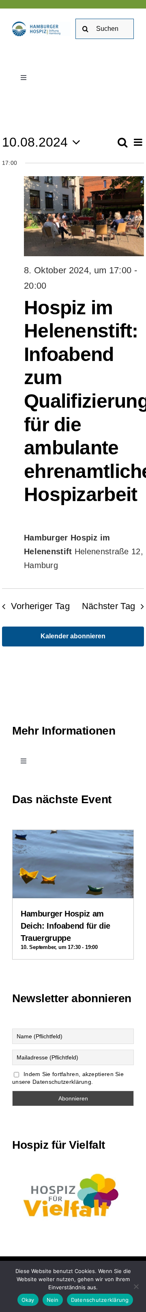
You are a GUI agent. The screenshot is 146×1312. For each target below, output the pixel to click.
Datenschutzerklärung (100, 1300)
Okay (27, 1300)
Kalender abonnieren (73, 636)
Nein (53, 1300)
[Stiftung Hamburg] (41, 25)
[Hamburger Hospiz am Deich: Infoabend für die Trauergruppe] (73, 836)
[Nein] (136, 1286)
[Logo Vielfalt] (73, 1171)
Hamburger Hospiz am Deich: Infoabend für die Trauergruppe (65, 925)
